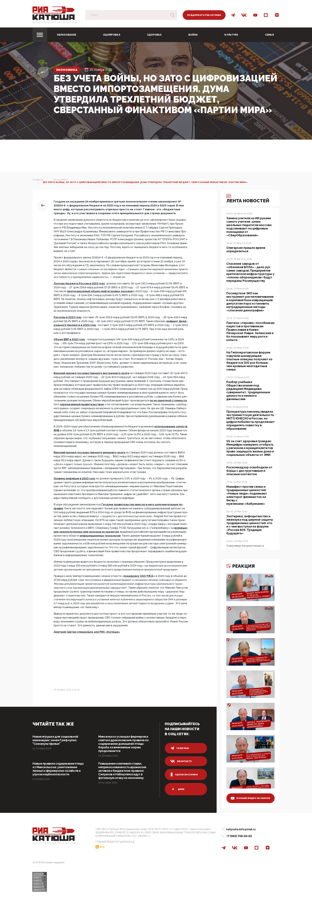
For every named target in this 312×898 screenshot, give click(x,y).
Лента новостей (247, 200)
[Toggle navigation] (40, 35)
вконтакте (184, 761)
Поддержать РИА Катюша (204, 15)
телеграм (182, 748)
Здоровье (154, 34)
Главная (37, 180)
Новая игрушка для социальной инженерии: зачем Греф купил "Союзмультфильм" (55, 740)
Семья (269, 34)
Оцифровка (111, 34)
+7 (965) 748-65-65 (239, 836)
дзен (181, 789)
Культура (231, 34)
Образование (66, 34)
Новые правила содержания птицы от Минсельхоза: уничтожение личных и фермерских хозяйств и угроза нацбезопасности (58, 769)
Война (193, 34)
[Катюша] (53, 13)
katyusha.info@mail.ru (241, 829)
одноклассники (186, 774)
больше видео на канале (253, 798)
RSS (102, 847)
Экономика (67, 70)
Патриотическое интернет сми (55, 22)
